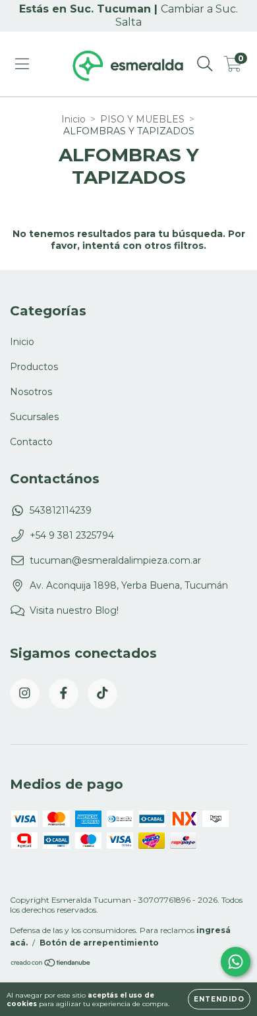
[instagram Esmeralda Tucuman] (25, 694)
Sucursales (34, 417)
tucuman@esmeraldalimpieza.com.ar (115, 560)
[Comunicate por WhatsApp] (235, 961)
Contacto (31, 442)
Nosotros (31, 392)
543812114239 (61, 510)
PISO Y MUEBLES (142, 119)
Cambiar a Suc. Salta (176, 15)
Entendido (219, 999)
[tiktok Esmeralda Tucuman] (102, 694)
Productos (34, 367)
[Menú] (22, 64)
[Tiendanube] (51, 964)
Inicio (73, 119)
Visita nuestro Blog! (74, 610)
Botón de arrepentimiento (99, 943)
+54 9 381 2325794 (72, 535)
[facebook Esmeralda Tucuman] (63, 694)
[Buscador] (205, 64)
